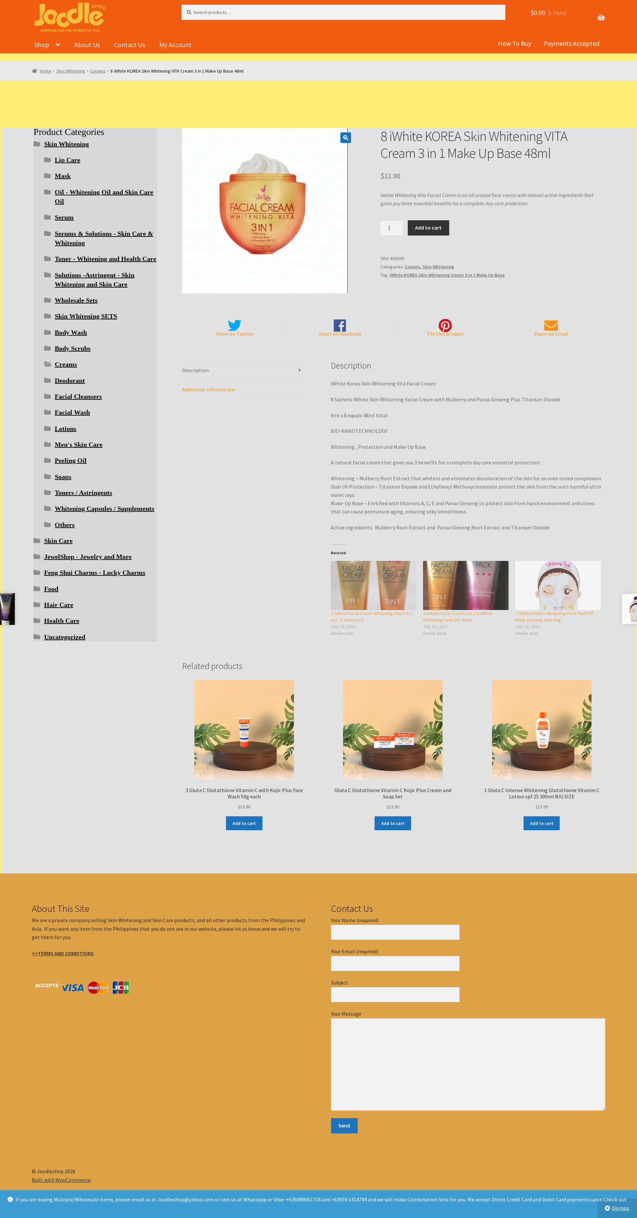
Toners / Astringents (83, 492)
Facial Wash (72, 412)
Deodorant (70, 380)
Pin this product (445, 333)
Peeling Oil (71, 460)
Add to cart (428, 227)
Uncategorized (64, 637)
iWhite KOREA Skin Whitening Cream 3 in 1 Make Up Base (447, 275)
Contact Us (129, 44)
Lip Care (67, 160)
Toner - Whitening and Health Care (105, 258)
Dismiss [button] (620, 1208)
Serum (64, 217)
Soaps (63, 476)
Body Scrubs (73, 348)
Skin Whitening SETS (86, 316)
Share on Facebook (340, 333)
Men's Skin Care (79, 444)
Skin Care (58, 540)
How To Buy (514, 43)
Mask (63, 175)
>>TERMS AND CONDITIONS (63, 953)
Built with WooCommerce (61, 1180)
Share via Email (551, 333)
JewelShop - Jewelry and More (88, 556)
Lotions (65, 428)
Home (45, 71)
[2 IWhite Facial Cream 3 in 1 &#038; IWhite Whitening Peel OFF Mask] (466, 585)
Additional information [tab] (208, 389)
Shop (42, 44)
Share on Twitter (235, 333)
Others (65, 524)
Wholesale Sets (76, 300)
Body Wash (71, 332)
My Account (175, 44)
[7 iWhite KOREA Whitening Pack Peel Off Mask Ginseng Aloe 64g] (558, 585)
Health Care (61, 620)
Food (51, 588)
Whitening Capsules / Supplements (104, 508)
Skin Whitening (70, 71)
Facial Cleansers (78, 396)
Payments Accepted (572, 43)
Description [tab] (195, 370)
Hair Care (58, 604)
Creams (98, 71)
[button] (345, 137)
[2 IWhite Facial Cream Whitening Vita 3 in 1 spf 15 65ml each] (373, 585)
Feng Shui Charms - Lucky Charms (94, 572)
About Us (87, 44)
